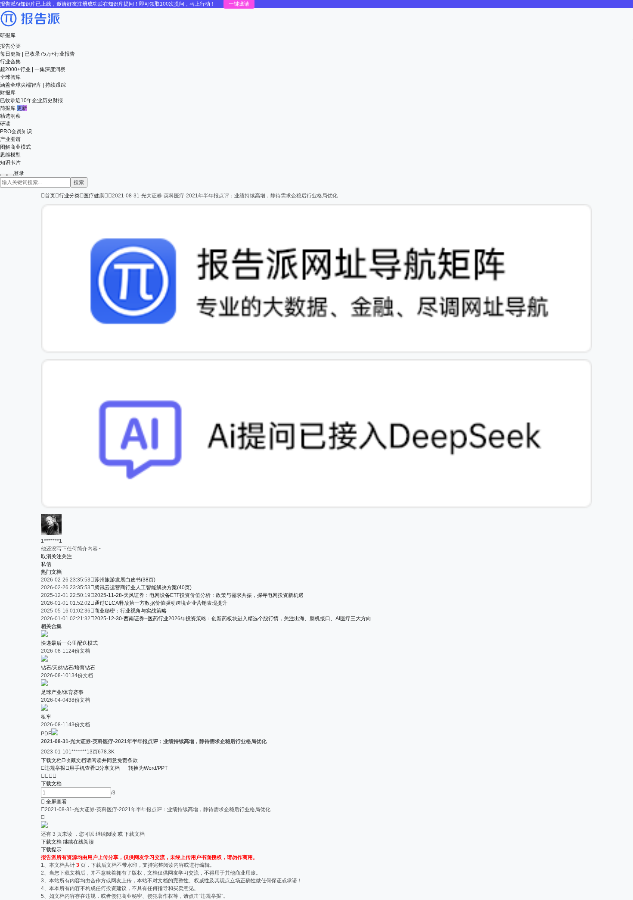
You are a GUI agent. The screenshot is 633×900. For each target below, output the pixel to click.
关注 (67, 556)
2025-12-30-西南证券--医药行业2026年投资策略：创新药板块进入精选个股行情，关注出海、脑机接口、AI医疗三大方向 (232, 619)
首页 (48, 196)
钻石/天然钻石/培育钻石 (68, 668)
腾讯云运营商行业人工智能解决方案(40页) (143, 587)
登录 (19, 173)
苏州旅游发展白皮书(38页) (124, 580)
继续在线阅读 (78, 842)
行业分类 (69, 196)
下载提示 (51, 850)
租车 (46, 717)
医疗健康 (94, 196)
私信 (46, 564)
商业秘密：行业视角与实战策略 (130, 611)
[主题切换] (10, 175)
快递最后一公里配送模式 (69, 643)
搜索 (79, 182)
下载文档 (51, 760)
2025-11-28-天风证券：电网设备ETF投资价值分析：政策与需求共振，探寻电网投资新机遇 (199, 595)
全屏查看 (54, 802)
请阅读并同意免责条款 (112, 760)
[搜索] (3, 175)
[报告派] (30, 28)
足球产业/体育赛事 (62, 692)
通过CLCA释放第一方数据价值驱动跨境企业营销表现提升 (160, 603)
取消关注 (51, 556)
